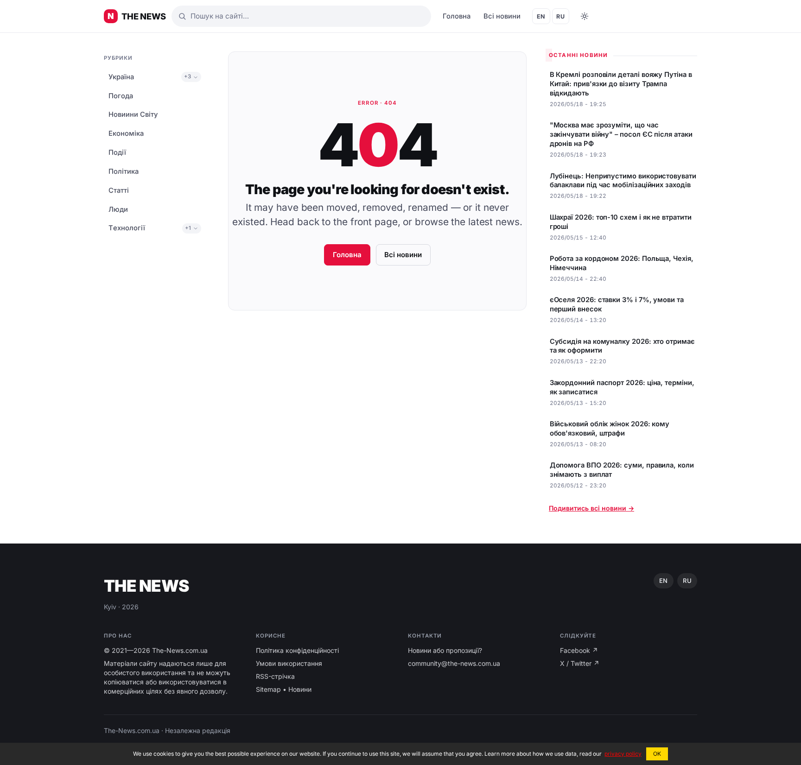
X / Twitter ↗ (579, 663)
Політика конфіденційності (297, 650)
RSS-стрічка (275, 676)
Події (117, 152)
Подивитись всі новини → (591, 508)
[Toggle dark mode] (584, 16)
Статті (118, 190)
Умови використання (289, 663)
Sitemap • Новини (284, 689)
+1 (188, 228)
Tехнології (126, 228)
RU (560, 16)
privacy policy (623, 753)
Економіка (126, 134)
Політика (123, 171)
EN (541, 16)
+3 (187, 77)
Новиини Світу (133, 115)
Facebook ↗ (579, 650)
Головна (456, 16)
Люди (118, 209)
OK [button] (657, 753)
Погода (120, 96)
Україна (121, 77)
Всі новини (502, 16)
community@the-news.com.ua (454, 663)
